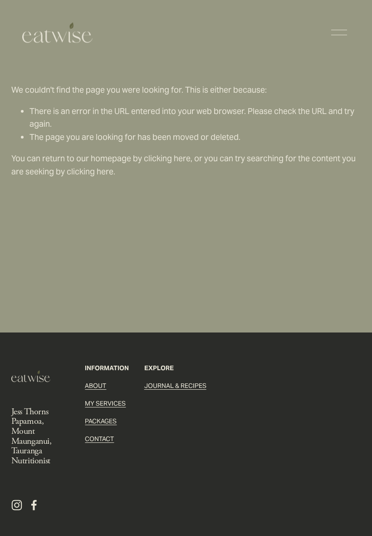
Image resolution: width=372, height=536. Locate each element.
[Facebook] (34, 505)
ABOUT (95, 386)
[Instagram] (16, 505)
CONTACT (99, 439)
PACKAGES (101, 421)
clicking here (167, 158)
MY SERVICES (105, 403)
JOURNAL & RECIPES (175, 386)
